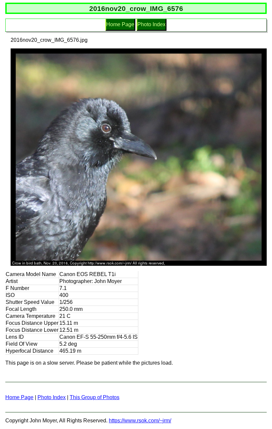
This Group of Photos (94, 397)
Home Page (120, 24)
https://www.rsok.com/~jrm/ (140, 420)
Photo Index (151, 24)
